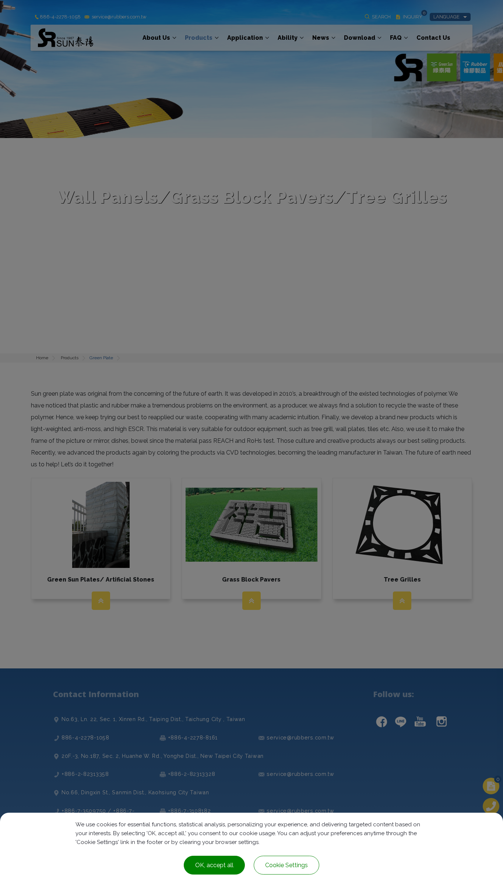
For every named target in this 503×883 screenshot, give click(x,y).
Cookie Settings (286, 865)
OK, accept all (214, 865)
